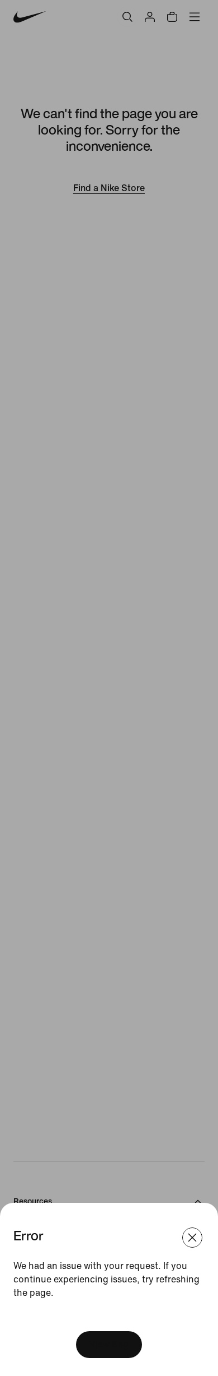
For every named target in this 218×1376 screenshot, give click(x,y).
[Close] (192, 1237)
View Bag (109, 1344)
